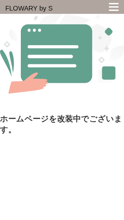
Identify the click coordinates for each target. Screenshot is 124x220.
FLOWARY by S (29, 8)
